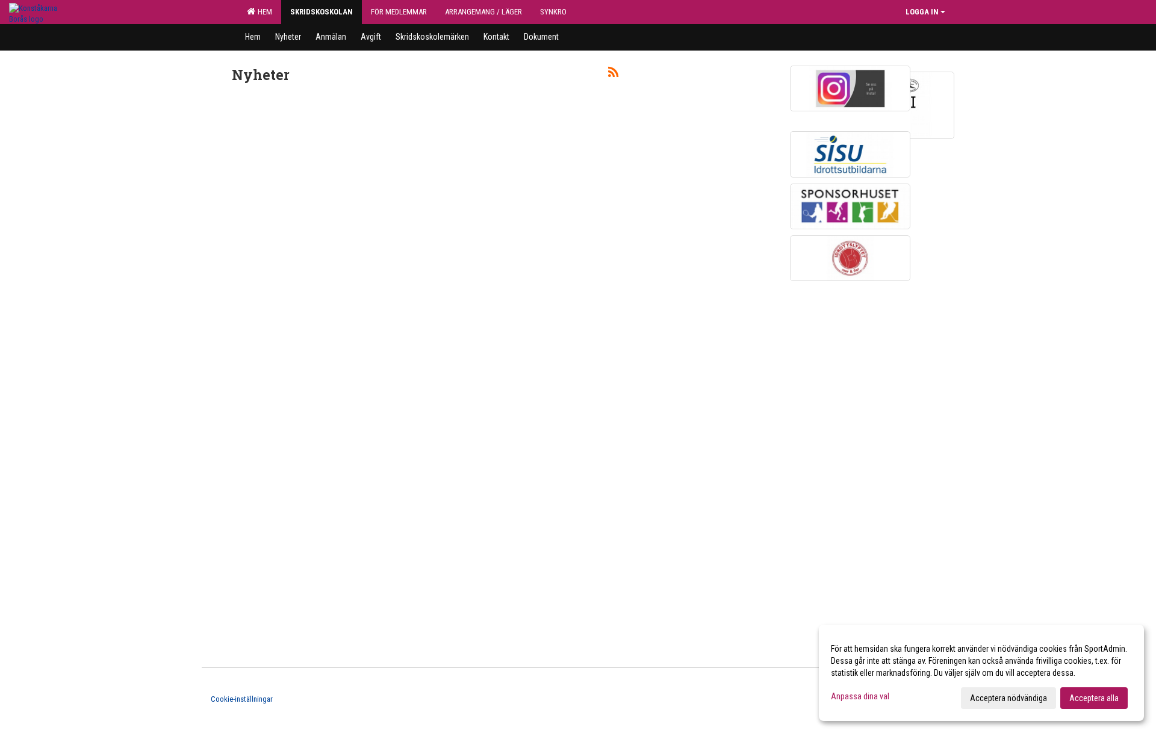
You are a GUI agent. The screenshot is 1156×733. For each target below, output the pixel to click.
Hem (263, 11)
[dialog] (981, 673)
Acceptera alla (1094, 698)
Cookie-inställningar (242, 699)
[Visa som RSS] (613, 74)
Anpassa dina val (860, 696)
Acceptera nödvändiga (1008, 698)
